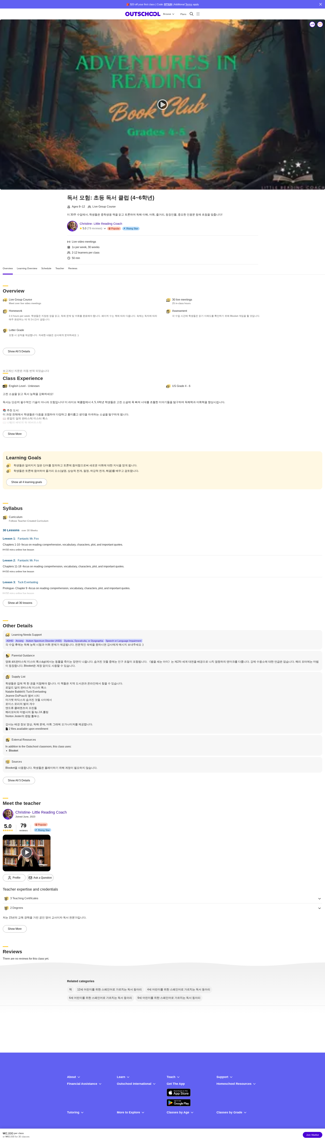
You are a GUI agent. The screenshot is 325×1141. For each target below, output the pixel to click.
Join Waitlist (312, 1135)
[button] (162, 898)
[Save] (320, 24)
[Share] (312, 24)
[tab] (8, 268)
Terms (188, 4)
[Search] (191, 14)
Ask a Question (42, 877)
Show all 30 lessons (20, 602)
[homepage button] (142, 14)
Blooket (13, 750)
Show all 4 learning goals (26, 482)
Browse (167, 14)
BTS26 (168, 4)
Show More (15, 433)
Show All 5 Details (19, 351)
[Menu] (198, 14)
